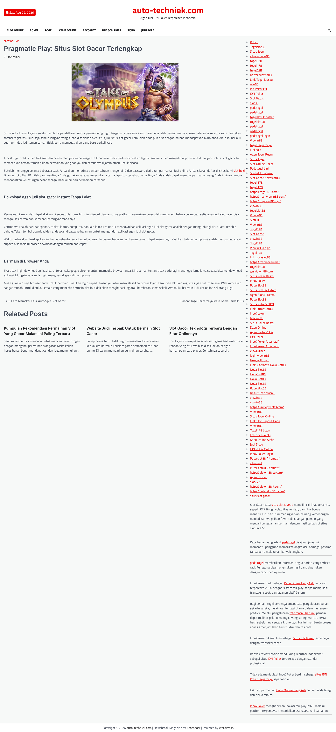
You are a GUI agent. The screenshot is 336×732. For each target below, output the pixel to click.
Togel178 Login (260, 430)
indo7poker (257, 313)
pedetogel (256, 107)
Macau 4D (256, 318)
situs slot (256, 463)
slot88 (254, 103)
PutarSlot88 (258, 285)
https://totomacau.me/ (265, 262)
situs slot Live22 (282, 504)
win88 (254, 84)
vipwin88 (256, 205)
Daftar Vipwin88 (261, 74)
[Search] (329, 30)
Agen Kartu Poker (261, 332)
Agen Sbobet (258, 477)
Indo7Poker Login (261, 453)
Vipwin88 (256, 140)
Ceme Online (67, 30)
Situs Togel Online (262, 416)
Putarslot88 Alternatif (264, 458)
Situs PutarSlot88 (262, 304)
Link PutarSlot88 (261, 308)
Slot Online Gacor (261, 163)
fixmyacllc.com (259, 360)
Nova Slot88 (258, 369)
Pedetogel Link (260, 168)
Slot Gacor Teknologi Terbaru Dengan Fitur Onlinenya (203, 331)
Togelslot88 (257, 46)
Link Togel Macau (261, 79)
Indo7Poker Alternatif (264, 341)
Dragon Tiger (111, 30)
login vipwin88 (260, 355)
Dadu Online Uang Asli (299, 583)
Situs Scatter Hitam (263, 290)
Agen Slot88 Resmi (262, 294)
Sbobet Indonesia (261, 173)
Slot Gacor (257, 98)
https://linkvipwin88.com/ (267, 407)
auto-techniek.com (168, 10)
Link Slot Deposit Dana (265, 421)
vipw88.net (257, 350)
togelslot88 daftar (262, 117)
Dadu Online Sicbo (262, 439)
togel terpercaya (261, 145)
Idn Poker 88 (258, 89)
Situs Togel (257, 51)
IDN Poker (256, 93)
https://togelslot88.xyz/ (265, 201)
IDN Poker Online (261, 449)
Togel (49, 30)
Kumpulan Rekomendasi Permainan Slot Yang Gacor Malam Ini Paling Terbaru (39, 331)
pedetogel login (260, 135)
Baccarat (89, 30)
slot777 (255, 481)
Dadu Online (258, 327)
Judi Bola (147, 30)
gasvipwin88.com (261, 271)
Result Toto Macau (262, 393)
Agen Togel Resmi (261, 154)
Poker (34, 30)
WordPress (226, 727)
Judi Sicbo (256, 444)
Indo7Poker (257, 280)
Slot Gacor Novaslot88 (265, 177)
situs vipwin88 (260, 56)
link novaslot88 (260, 257)
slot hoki (239, 170)
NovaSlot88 (258, 374)
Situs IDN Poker (303, 638)
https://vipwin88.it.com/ (266, 486)
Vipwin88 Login (260, 248)
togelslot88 (257, 121)
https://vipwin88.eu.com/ (266, 472)
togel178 (256, 60)
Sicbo (131, 30)
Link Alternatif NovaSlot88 (268, 364)
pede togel (257, 562)
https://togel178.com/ (264, 191)
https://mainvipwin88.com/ (268, 196)
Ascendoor (193, 727)
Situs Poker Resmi (262, 276)
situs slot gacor (260, 495)
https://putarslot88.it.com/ (267, 491)
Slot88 (254, 219)
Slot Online (15, 30)
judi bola (255, 149)
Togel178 (256, 229)
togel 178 (256, 182)
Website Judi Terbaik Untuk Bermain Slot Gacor (123, 331)
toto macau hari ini (302, 613)
